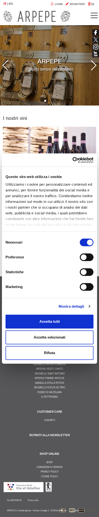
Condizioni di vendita (49, 467)
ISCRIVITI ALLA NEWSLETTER (49, 435)
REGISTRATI (77, 4)
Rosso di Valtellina (49, 392)
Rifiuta (49, 353)
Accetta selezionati (49, 337)
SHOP (49, 462)
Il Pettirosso (49, 397)
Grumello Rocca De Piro (49, 388)
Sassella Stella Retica (49, 383)
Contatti (49, 420)
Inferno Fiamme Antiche (49, 378)
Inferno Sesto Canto (49, 369)
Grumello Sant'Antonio (50, 374)
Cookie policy (49, 477)
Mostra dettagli (71, 306)
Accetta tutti (49, 321)
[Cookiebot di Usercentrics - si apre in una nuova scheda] (72, 160)
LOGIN (58, 4)
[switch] (86, 257)
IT (5, 4)
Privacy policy (50, 472)
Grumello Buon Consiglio (49, 364)
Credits (75, 511)
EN (11, 4)
